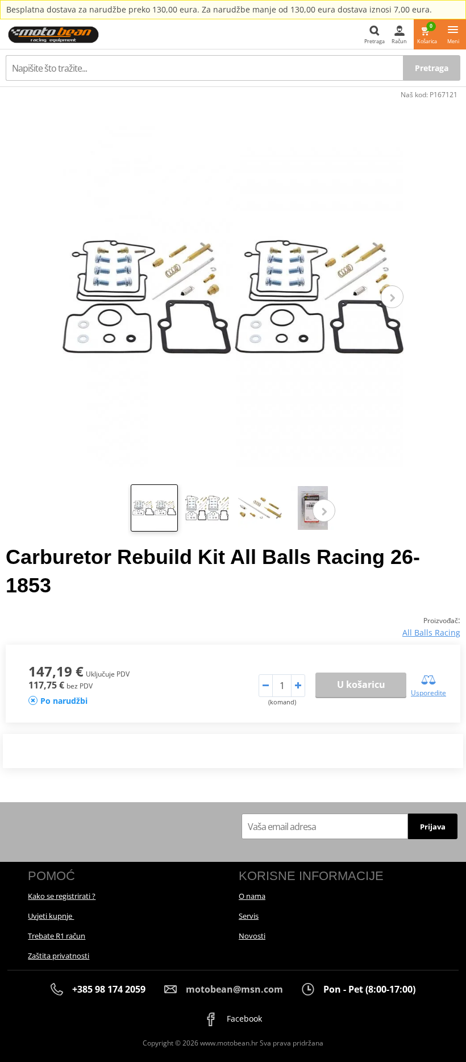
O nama (252, 896)
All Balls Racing (431, 632)
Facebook (243, 1018)
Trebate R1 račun (56, 936)
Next (392, 296)
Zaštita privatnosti (58, 956)
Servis (249, 916)
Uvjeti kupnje (51, 916)
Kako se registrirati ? (61, 896)
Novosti (252, 936)
